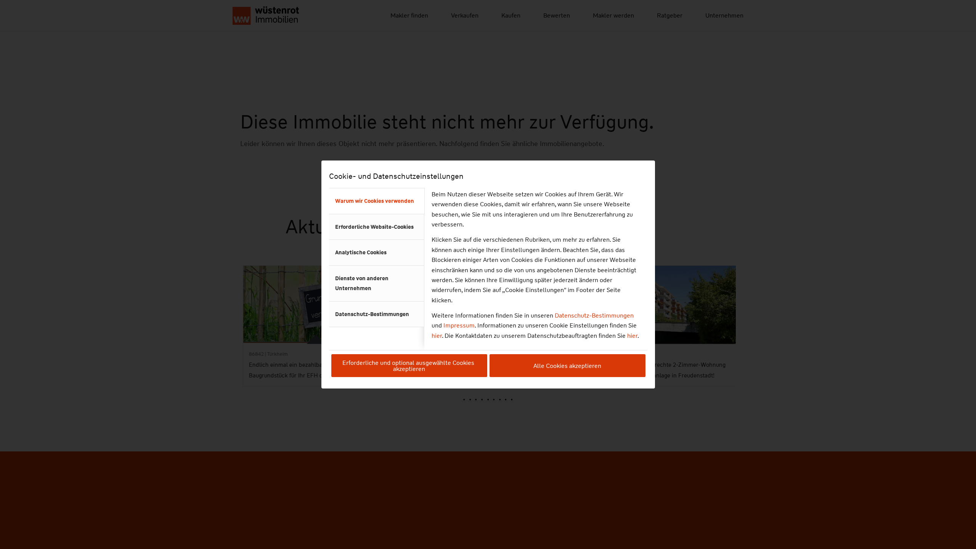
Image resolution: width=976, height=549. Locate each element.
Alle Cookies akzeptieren (567, 366)
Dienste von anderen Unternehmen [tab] (361, 283)
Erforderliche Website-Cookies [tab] (374, 226)
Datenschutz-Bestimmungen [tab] (372, 314)
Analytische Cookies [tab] (361, 252)
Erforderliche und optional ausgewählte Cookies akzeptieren (409, 366)
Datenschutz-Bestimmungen (594, 315)
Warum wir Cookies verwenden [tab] (374, 200)
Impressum (459, 325)
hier (437, 336)
